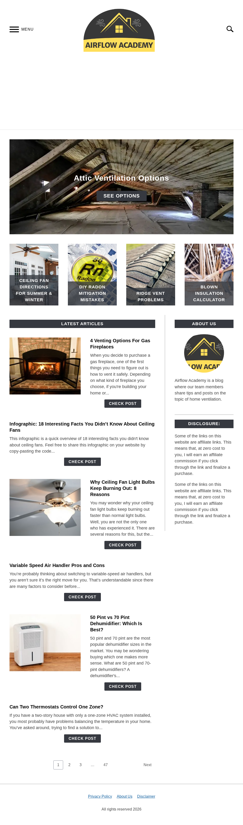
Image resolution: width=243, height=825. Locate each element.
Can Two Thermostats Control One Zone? (56, 706)
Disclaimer (146, 796)
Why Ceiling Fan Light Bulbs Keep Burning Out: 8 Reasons (122, 488)
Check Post (123, 404)
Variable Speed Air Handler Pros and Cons (57, 565)
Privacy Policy (100, 796)
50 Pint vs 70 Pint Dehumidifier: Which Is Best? (116, 623)
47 (107, 765)
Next (147, 765)
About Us (124, 796)
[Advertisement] (121, 94)
